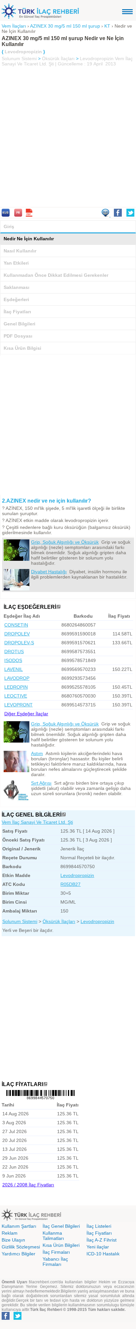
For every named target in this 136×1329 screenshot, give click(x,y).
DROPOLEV (17, 633)
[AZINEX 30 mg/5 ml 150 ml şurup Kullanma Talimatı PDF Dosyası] (29, 215)
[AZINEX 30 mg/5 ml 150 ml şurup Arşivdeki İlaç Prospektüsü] (18, 215)
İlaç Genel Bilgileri (61, 1226)
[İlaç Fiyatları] (45, 1084)
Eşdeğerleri (16, 299)
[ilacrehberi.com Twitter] (17, 1318)
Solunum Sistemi (19, 58)
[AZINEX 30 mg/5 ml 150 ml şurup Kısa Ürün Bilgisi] (6, 215)
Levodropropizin (97, 58)
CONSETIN (16, 625)
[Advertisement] (68, 137)
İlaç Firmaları (56, 1252)
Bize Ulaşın (13, 1240)
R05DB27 (70, 884)
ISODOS (13, 660)
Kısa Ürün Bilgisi (22, 348)
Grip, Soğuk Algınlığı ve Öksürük (65, 542)
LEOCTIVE (15, 696)
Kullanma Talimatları (53, 1235)
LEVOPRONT (18, 704)
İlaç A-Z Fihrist (101, 1240)
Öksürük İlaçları (58, 58)
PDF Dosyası (18, 336)
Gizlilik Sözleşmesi (21, 1246)
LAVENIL (13, 669)
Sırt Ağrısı (41, 783)
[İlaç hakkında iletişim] (106, 215)
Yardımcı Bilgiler (18, 1253)
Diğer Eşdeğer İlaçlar (26, 713)
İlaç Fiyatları (17, 311)
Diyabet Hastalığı (49, 571)
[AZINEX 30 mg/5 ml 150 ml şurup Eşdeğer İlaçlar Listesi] (58, 607)
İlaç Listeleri (98, 1226)
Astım (37, 753)
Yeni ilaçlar (97, 1246)
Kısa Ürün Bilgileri (61, 1245)
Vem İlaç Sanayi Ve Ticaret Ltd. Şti (37, 822)
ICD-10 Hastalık (102, 1253)
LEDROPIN (16, 687)
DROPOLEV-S (19, 642)
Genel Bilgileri (19, 323)
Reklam (9, 1233)
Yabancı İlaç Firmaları (55, 1261)
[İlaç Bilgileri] (63, 815)
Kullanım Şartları (19, 1226)
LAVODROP (16, 678)
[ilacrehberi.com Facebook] (6, 1318)
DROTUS (14, 651)
